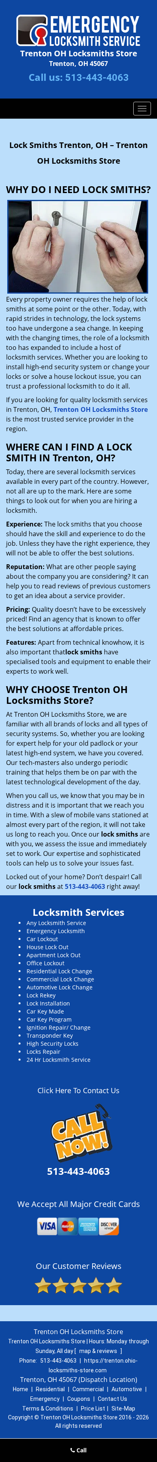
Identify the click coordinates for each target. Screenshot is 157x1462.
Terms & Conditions (47, 1408)
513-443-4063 (97, 77)
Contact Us (112, 1399)
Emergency (45, 1399)
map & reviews (98, 1351)
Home (20, 1389)
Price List (93, 1408)
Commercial (88, 1389)
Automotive (127, 1389)
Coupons (78, 1399)
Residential (50, 1389)
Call (81, 1450)
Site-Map (123, 1408)
